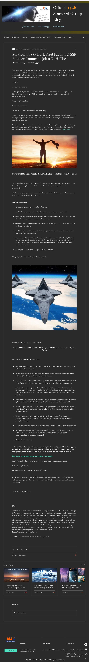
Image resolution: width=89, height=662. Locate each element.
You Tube (76, 650)
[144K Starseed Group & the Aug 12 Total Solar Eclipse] (16, 575)
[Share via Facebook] (13, 550)
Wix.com (62, 660)
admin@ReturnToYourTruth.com (58, 650)
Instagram (83, 650)
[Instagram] (85, 654)
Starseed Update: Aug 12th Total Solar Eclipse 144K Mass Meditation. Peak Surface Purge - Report (16, 587)
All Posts (6, 37)
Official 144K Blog (71, 653)
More (70, 37)
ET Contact (15, 37)
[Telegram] (85, 644)
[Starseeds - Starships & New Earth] (72, 575)
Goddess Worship (60, 37)
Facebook (69, 650)
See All (83, 565)
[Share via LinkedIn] (22, 550)
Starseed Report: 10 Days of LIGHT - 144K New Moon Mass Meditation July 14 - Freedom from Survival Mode (72, 587)
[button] (83, 37)
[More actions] (76, 49)
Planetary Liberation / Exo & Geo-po (40, 37)
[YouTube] (85, 649)
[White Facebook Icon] (85, 658)
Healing (24, 37)
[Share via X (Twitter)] (17, 550)
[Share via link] (26, 550)
